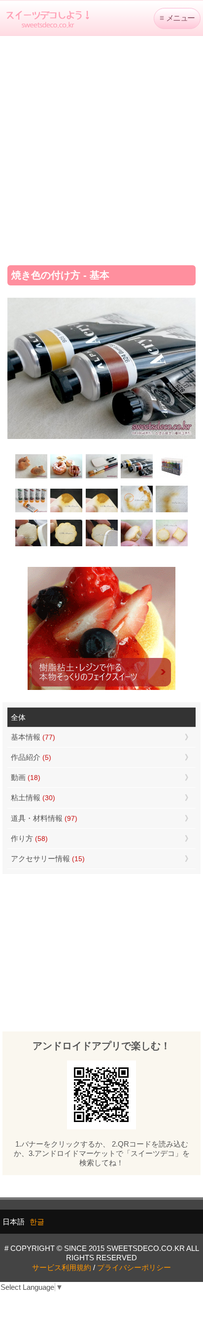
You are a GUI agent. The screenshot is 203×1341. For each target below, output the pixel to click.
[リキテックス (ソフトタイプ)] (31, 511)
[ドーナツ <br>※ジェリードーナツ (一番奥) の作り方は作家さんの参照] (66, 477)
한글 (37, 1221)
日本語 (13, 1221)
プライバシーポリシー (134, 1267)
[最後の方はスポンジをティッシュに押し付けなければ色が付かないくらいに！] (171, 511)
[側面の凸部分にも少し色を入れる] (136, 545)
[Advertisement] (101, 147)
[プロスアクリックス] (171, 477)
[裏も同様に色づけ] (66, 545)
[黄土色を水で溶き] (66, 511)
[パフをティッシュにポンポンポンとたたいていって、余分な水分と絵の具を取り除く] (136, 511)
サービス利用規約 (61, 1267)
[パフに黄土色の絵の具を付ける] (101, 511)
